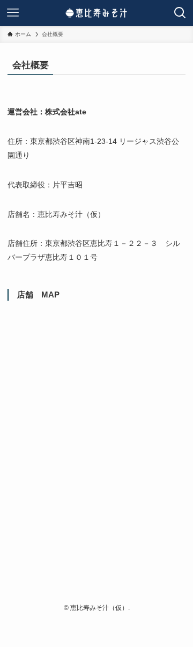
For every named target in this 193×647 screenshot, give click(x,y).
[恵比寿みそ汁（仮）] (96, 13)
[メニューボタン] (13, 13)
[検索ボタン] (180, 13)
